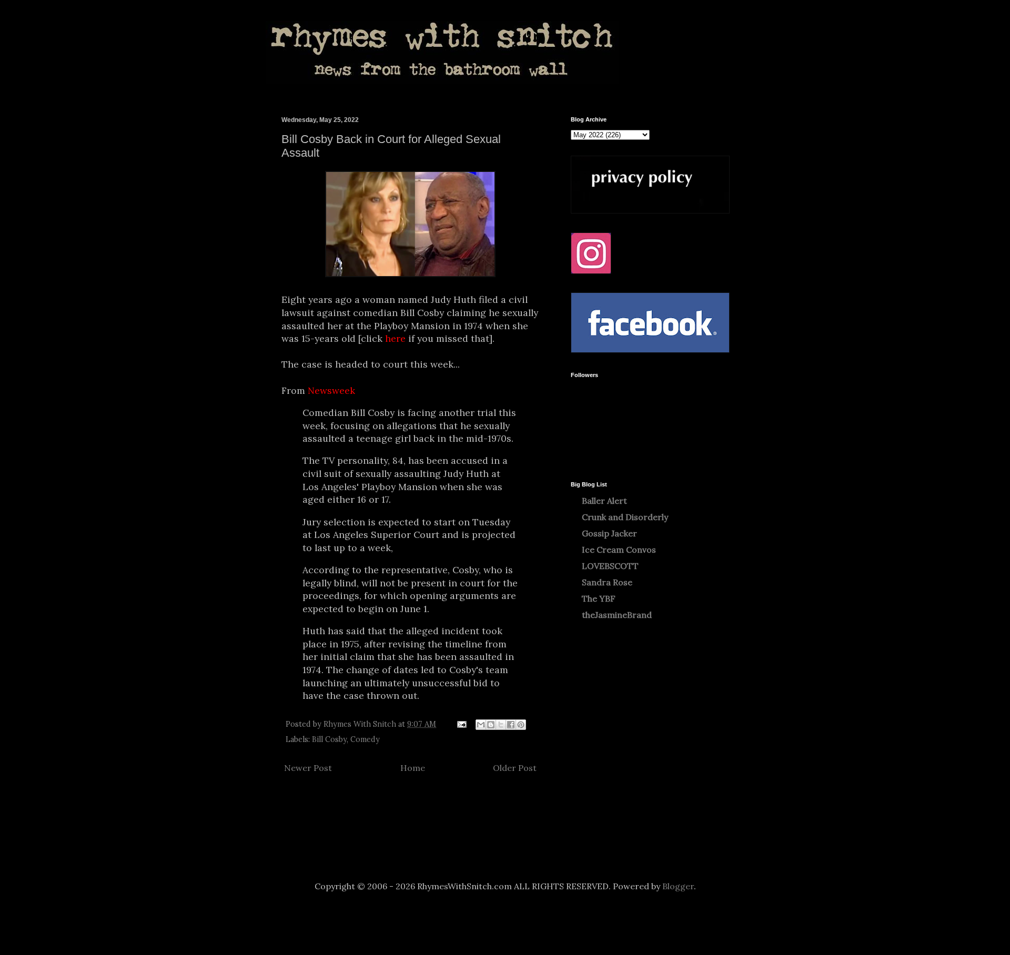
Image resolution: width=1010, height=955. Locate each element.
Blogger (678, 886)
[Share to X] (501, 724)
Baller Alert (604, 500)
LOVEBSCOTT (610, 566)
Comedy (365, 739)
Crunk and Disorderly (625, 517)
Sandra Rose (607, 582)
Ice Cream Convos (619, 549)
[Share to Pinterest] (521, 724)
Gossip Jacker (609, 533)
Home (412, 768)
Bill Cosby (329, 739)
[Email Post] (461, 724)
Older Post (515, 768)
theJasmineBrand (617, 614)
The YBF (598, 598)
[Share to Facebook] (511, 724)
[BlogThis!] (491, 724)
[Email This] (481, 724)
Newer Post (308, 768)
